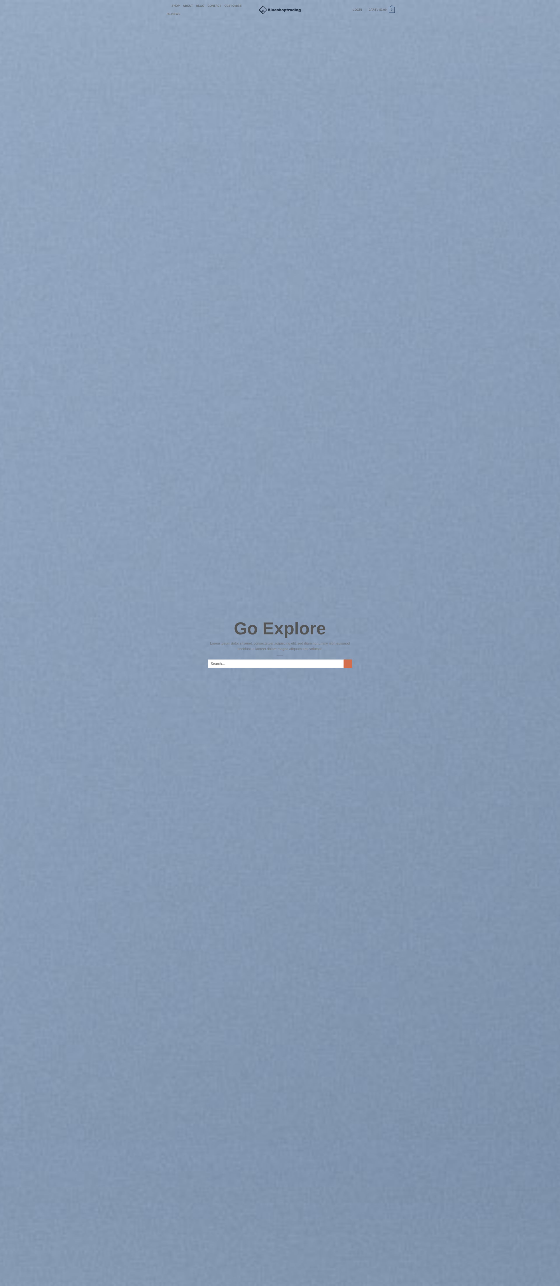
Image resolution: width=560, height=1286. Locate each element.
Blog (200, 5)
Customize (233, 5)
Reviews (173, 14)
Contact (214, 5)
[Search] (166, 6)
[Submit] (348, 664)
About (188, 5)
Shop (176, 5)
